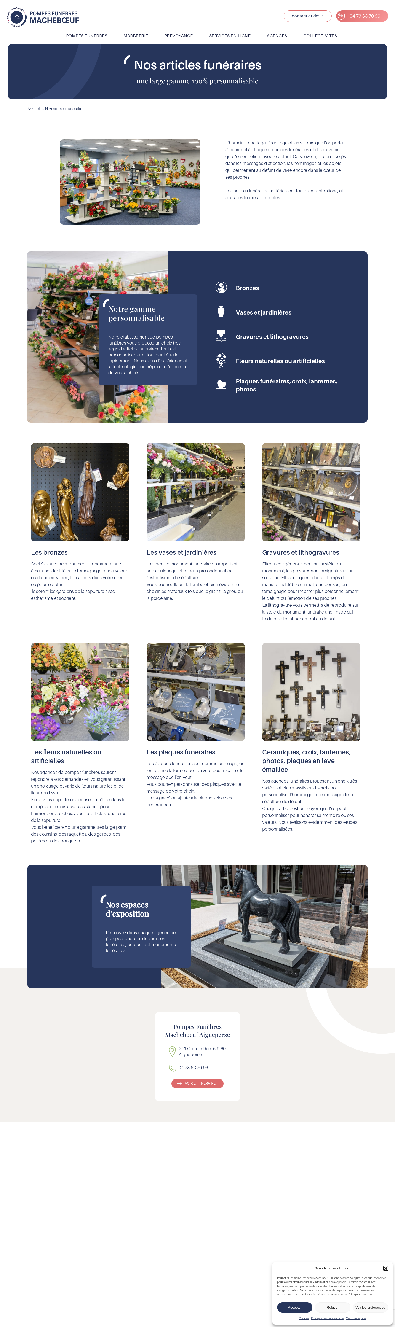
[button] (386, 1268)
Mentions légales (356, 1318)
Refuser (333, 1307)
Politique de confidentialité (327, 1318)
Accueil (34, 108)
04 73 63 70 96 (193, 1067)
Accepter (295, 1307)
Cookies (304, 1318)
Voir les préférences (370, 1307)
